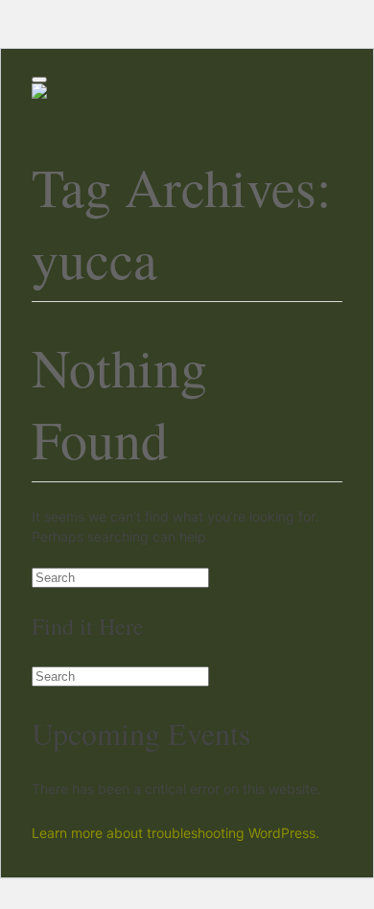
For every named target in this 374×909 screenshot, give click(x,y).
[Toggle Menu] (39, 79)
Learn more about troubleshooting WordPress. (175, 833)
